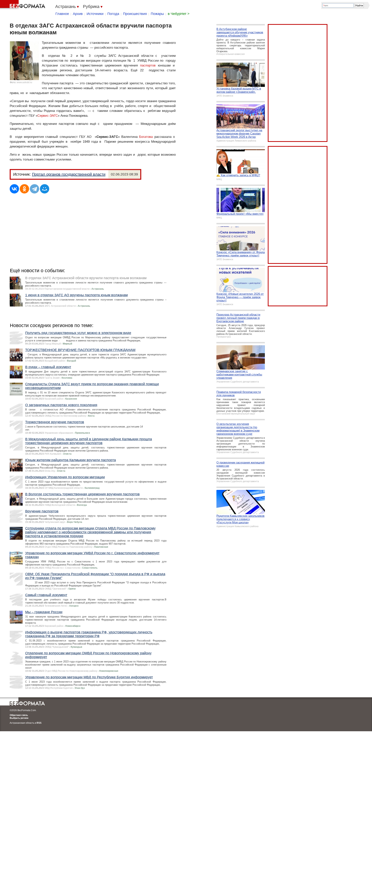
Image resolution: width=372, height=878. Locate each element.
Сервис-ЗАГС (47, 115)
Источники (95, 14)
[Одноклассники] (24, 188)
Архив (78, 14)
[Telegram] (34, 188)
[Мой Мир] (44, 188)
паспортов (148, 65)
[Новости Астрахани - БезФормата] (23, 5)
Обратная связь (19, 715)
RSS (39, 723)
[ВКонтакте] (14, 188)
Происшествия (135, 14)
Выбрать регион (19, 718)
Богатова (146, 137)
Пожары (157, 14)
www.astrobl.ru (24, 82)
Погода (113, 14)
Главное (62, 14)
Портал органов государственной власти (68, 174)
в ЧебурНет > (178, 14)
